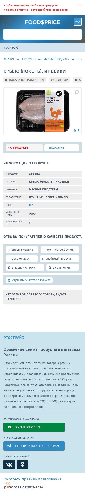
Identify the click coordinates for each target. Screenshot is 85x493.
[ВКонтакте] (9, 464)
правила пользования (32, 478)
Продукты (29, 59)
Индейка (48, 197)
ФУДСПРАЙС (13, 337)
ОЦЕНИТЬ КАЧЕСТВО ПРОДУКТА (31, 280)
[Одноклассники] (22, 464)
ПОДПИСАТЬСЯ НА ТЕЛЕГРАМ (37, 446)
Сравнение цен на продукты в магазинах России (41, 352)
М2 (31, 205)
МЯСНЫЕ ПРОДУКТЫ (57, 59)
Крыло (62, 197)
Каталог (9, 59)
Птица (34, 197)
